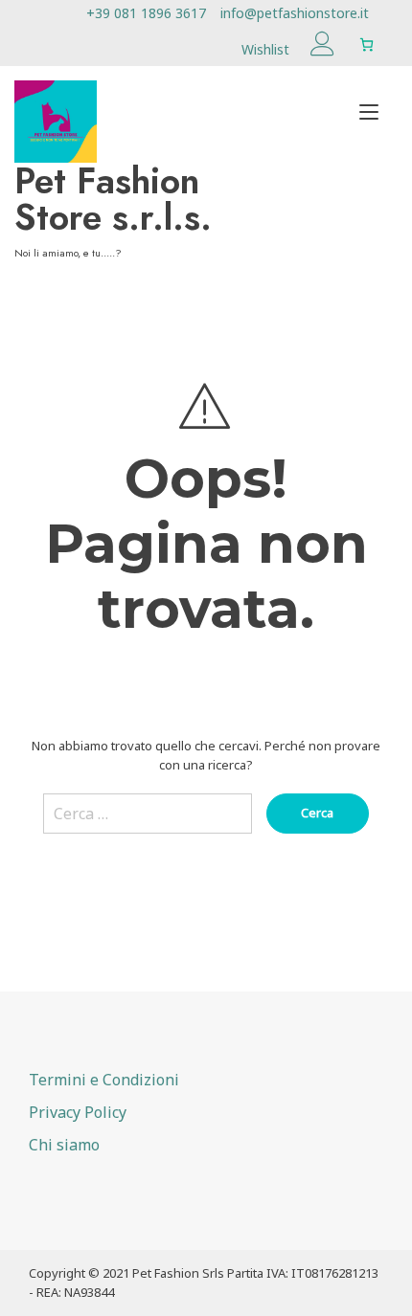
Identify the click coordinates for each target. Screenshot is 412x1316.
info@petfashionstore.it (294, 13)
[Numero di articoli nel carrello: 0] (366, 44)
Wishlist (265, 49)
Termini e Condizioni (104, 1079)
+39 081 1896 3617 (146, 13)
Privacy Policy (77, 1112)
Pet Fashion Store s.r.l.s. (113, 199)
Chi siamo (64, 1144)
